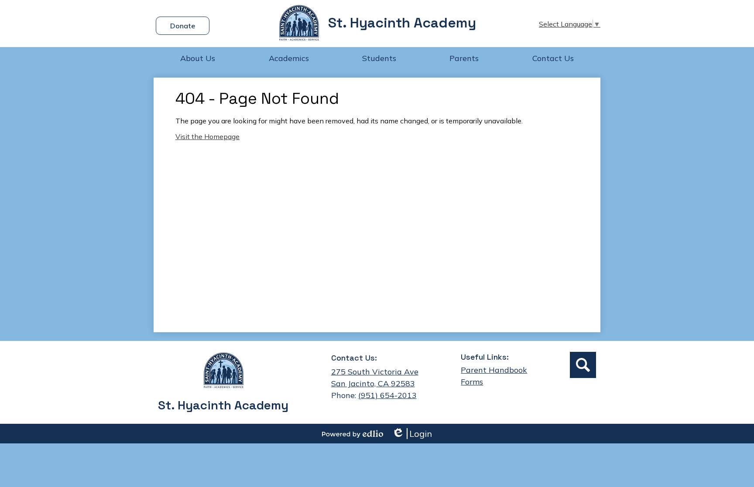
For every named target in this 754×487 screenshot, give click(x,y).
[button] (197, 58)
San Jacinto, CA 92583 (373, 383)
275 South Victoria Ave (374, 372)
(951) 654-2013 (387, 395)
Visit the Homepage (207, 136)
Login (412, 433)
